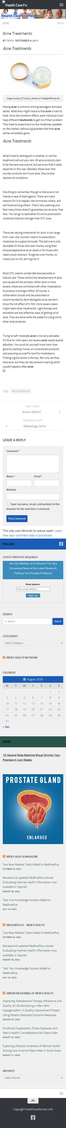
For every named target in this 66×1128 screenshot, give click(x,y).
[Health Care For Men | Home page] (19, 5)
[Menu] (61, 4)
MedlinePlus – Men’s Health (26, 925)
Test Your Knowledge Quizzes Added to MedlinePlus (26, 902)
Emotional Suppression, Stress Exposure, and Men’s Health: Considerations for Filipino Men (30, 1030)
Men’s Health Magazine (22, 856)
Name (10, 476)
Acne (6, 23)
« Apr (6, 726)
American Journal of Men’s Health (30, 993)
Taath (10, 40)
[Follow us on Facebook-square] (61, 544)
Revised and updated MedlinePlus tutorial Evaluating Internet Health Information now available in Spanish (30, 882)
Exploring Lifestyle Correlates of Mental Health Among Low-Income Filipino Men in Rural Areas (32, 1048)
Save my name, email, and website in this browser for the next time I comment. (33, 507)
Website (11, 489)
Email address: (33, 584)
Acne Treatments (21, 391)
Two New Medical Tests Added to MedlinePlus (31, 864)
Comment (13, 451)
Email (38, 476)
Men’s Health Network (22, 657)
